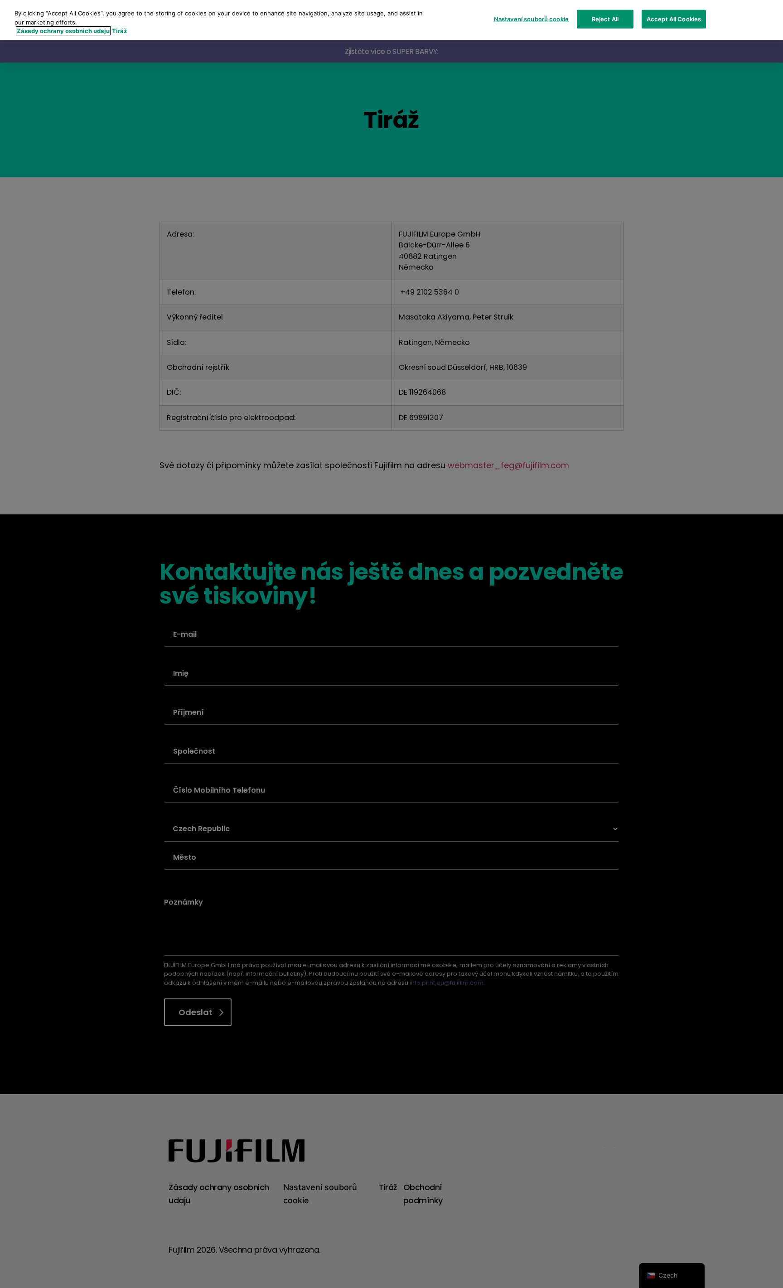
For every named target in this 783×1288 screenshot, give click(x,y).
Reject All (605, 19)
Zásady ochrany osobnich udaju (63, 30)
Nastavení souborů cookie (531, 19)
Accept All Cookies (674, 19)
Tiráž (119, 30)
